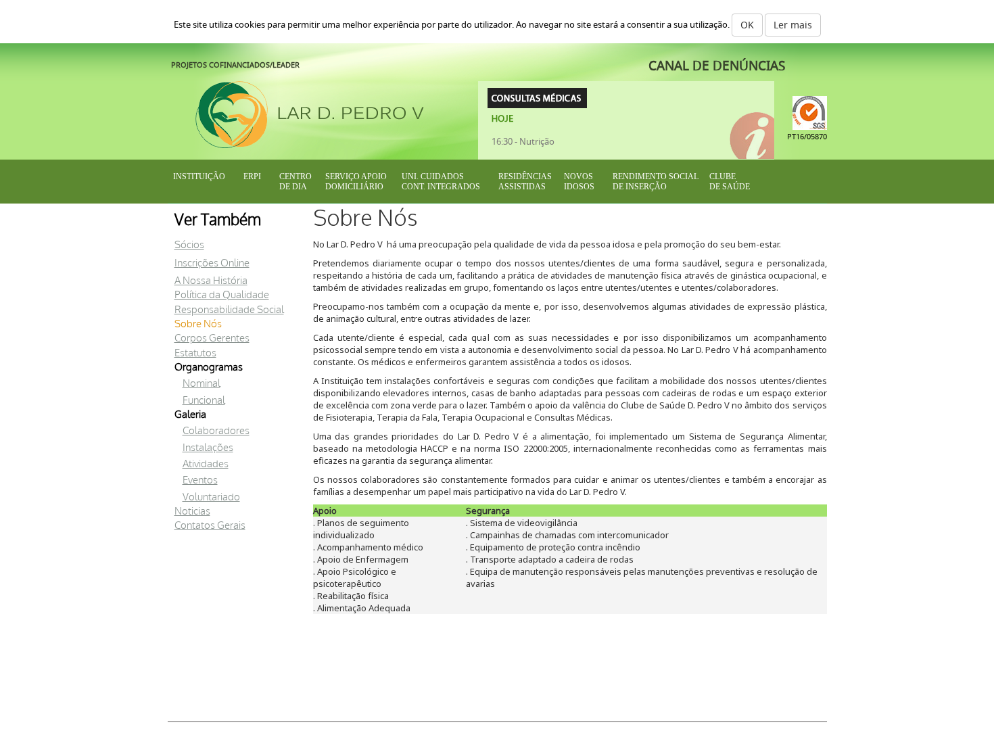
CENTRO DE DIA (295, 181)
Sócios (189, 245)
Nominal (201, 383)
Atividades (206, 464)
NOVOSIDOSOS (579, 181)
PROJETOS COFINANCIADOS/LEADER (235, 65)
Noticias (192, 511)
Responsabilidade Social (229, 310)
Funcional (204, 400)
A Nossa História (210, 281)
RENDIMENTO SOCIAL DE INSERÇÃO (656, 181)
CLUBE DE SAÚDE (729, 181)
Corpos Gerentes (212, 338)
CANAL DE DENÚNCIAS (716, 65)
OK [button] (747, 24)
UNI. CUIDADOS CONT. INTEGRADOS (441, 181)
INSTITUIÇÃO (199, 176)
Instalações (208, 448)
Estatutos (195, 353)
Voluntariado (211, 497)
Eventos (200, 480)
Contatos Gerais (209, 525)
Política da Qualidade (221, 295)
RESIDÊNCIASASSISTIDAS (525, 181)
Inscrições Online (212, 263)
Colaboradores (216, 431)
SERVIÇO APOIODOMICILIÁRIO (356, 181)
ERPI (252, 176)
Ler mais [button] (793, 24)
